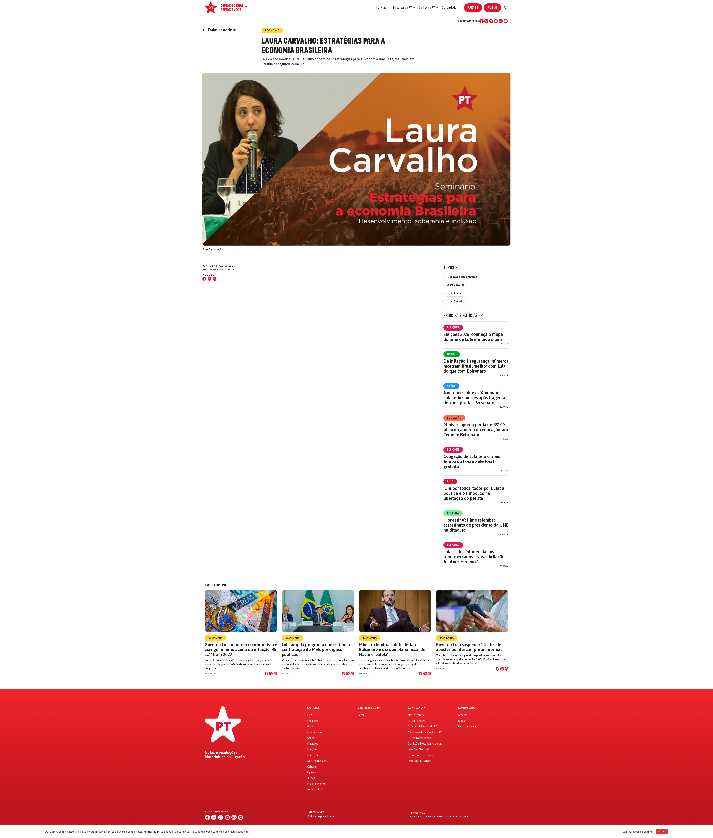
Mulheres (312, 743)
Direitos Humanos (317, 760)
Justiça (311, 777)
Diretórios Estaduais (419, 760)
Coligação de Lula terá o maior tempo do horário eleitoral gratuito (472, 461)
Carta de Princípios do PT (422, 726)
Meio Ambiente (316, 783)
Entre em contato (468, 726)
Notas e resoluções (221, 752)
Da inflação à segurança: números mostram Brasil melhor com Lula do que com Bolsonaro (475, 366)
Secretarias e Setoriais (421, 755)
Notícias (313, 707)
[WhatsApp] (501, 21)
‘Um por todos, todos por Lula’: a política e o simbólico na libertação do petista (473, 493)
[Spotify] (506, 21)
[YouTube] (496, 21)
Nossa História (416, 715)
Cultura (453, 513)
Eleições (453, 327)
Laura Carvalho (456, 284)
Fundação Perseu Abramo (462, 276)
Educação (454, 417)
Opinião (311, 772)
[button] (382, 7)
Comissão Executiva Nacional (425, 743)
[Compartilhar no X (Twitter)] (209, 279)
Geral (361, 715)
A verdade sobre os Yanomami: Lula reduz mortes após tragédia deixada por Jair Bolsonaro (474, 397)
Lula (450, 481)
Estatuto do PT (417, 720)
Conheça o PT (417, 707)
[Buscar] (506, 7)
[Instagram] (486, 21)
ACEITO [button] (662, 831)
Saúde (451, 386)
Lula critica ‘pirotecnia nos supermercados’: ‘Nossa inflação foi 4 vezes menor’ (473, 556)
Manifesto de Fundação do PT (425, 732)
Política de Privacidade (157, 831)
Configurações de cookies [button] (637, 831)
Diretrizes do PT (369, 707)
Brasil (451, 354)
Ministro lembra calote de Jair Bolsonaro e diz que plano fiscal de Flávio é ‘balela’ (392, 649)
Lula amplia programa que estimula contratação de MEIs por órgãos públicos (316, 649)
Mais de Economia (216, 585)
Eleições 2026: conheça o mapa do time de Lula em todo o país (473, 337)
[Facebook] (481, 21)
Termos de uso (315, 811)
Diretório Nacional (418, 749)
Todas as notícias (219, 30)
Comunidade (466, 707)
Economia (215, 637)
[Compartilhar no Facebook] (204, 279)
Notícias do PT (315, 789)
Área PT (473, 7)
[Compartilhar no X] (271, 673)
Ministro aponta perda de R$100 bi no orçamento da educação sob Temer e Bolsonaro (475, 429)
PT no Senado (455, 301)
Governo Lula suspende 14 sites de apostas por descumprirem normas (469, 647)
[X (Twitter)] (491, 21)
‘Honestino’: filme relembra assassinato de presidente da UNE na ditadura (475, 525)
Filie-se (492, 7)
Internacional (315, 732)
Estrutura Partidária (419, 738)
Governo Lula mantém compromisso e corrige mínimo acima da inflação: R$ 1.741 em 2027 (241, 649)
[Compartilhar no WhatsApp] (214, 279)
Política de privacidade (320, 816)
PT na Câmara (455, 293)
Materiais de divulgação (225, 757)
